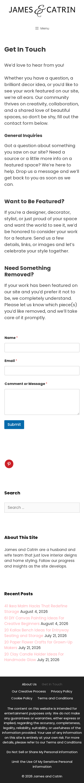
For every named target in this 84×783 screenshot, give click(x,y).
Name (11, 338)
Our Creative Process (29, 691)
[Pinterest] (9, 464)
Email (11, 361)
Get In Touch (52, 684)
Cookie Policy (21, 698)
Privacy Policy (61, 691)
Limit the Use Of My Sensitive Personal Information (42, 764)
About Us (29, 684)
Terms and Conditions (55, 698)
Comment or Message (26, 384)
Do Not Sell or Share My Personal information (42, 752)
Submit (14, 424)
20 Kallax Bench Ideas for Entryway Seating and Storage (36, 633)
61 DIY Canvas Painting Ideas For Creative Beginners (34, 620)
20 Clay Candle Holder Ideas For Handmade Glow (34, 657)
